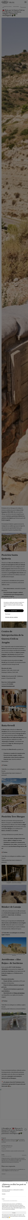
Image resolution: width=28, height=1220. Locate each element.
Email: (3, 1199)
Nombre (3, 1194)
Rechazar (7, 614)
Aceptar (14, 610)
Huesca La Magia (5, 1217)
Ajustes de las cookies (11, 617)
